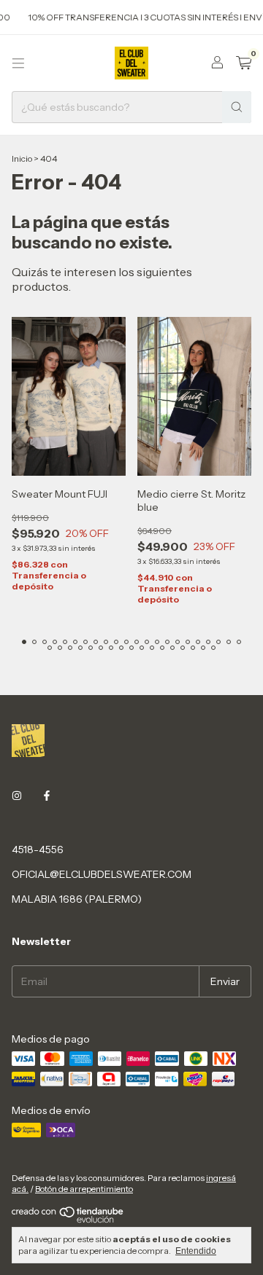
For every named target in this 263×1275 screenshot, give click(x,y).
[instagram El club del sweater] (17, 795)
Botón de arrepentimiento (84, 1188)
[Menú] (18, 63)
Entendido (195, 1251)
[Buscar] (236, 107)
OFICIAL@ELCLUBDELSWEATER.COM (101, 874)
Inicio (22, 158)
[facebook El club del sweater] (47, 795)
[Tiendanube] (68, 1220)
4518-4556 (38, 849)
